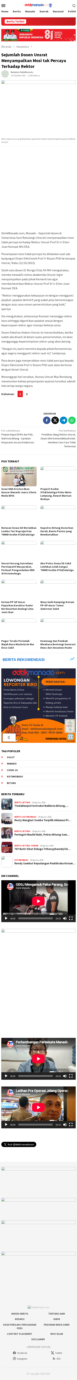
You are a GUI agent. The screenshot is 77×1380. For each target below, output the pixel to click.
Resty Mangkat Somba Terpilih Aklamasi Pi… (42, 820)
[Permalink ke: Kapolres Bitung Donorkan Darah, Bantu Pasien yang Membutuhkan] (58, 515)
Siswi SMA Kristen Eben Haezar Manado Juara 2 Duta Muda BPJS (18, 492)
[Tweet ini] (55, 420)
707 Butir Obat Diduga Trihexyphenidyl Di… (42, 849)
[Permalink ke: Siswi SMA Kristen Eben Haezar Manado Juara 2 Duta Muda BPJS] (19, 476)
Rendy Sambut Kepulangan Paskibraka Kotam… (44, 863)
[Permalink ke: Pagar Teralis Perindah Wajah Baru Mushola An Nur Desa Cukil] (19, 628)
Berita (17, 802)
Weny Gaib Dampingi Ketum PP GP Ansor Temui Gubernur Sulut (57, 605)
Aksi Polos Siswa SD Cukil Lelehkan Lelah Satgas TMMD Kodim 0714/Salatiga (57, 567)
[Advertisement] (38, 189)
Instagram (22, 1358)
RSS (58, 1358)
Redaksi (19, 1319)
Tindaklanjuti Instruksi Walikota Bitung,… (41, 806)
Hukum (34, 845)
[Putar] (6, 918)
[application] (38, 901)
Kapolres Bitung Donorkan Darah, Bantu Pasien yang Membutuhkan (56, 531)
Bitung (11, 783)
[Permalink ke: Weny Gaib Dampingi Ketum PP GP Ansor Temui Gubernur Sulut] (58, 590)
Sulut (11, 757)
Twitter (58, 1353)
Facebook (22, 1353)
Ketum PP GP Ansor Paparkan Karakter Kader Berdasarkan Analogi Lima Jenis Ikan (17, 607)
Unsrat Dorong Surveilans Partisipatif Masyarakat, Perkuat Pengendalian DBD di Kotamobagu (18, 568)
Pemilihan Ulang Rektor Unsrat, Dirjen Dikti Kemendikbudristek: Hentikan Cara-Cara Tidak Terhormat (58, 438)
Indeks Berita (19, 1313)
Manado (12, 763)
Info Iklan (56, 1334)
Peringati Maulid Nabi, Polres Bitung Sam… (42, 834)
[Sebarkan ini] (46, 420)
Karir (56, 1319)
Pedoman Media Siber (57, 1324)
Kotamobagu (15, 776)
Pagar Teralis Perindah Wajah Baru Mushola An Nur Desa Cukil (17, 644)
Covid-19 (12, 770)
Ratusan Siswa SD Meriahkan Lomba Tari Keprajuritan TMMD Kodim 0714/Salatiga (18, 531)
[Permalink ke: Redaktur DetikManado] (5, 73)
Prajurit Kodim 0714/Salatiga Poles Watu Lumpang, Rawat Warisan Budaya (55, 494)
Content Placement (19, 1334)
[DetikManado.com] (38, 5)
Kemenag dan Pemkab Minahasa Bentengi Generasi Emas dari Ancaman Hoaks (58, 644)
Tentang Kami (56, 1313)
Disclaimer (38, 1339)
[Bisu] (65, 918)
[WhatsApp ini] (72, 420)
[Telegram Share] (63, 420)
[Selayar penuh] (71, 918)
